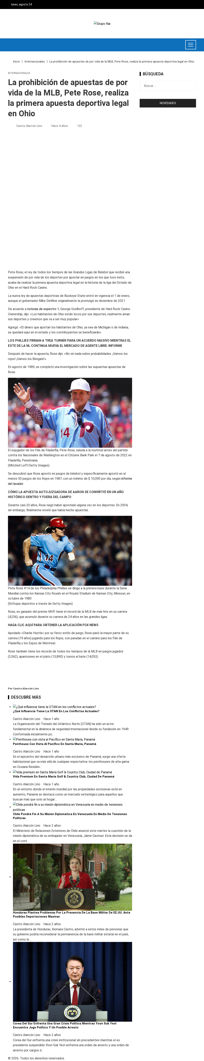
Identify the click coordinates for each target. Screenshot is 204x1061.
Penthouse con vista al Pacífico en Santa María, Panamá (54, 744)
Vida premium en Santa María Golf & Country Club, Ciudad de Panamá (63, 776)
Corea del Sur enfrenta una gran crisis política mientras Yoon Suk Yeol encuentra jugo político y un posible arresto (64, 1025)
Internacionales (19, 73)
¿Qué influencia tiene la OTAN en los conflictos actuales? (56, 711)
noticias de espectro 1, (43, 309)
